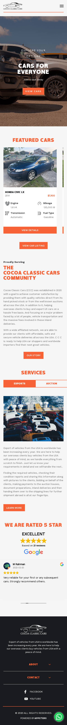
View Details (30, 230)
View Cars (33, 91)
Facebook (36, 692)
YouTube (35, 699)
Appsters (41, 718)
